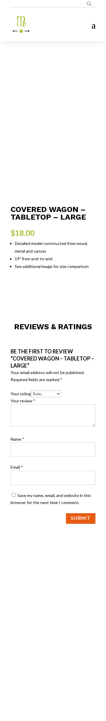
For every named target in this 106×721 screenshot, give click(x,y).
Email (17, 467)
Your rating (21, 393)
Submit (81, 518)
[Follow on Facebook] (41, 651)
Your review (23, 400)
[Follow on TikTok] (64, 651)
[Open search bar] (89, 3)
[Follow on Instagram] (53, 651)
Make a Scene (60, 688)
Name (17, 439)
